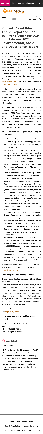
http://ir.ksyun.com (9, 82)
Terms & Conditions (31, 426)
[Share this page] (40, 19)
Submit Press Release (13, 426)
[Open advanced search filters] (34, 18)
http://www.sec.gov (9, 84)
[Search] (29, 18)
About (12, 422)
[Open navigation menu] (4, 19)
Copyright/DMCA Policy (11, 430)
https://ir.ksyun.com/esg (11, 270)
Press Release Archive (24, 422)
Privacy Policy (27, 430)
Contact (38, 430)
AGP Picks (5, 3)
